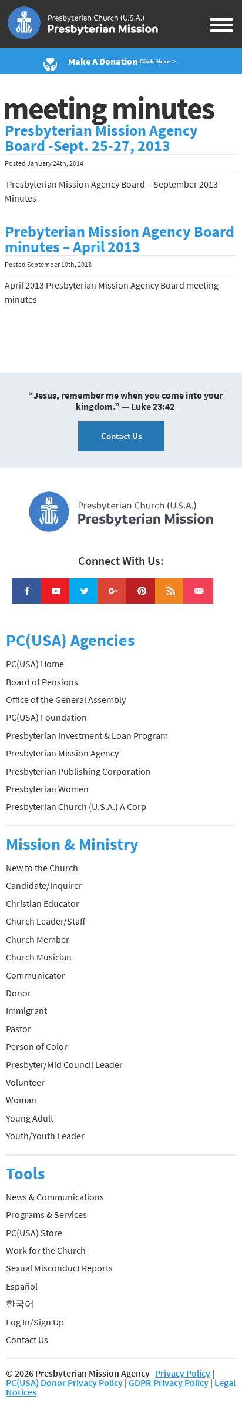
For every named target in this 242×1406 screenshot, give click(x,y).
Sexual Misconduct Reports (59, 1268)
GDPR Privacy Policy (169, 1382)
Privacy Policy (182, 1373)
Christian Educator (42, 903)
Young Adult (29, 1118)
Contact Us (121, 435)
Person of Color (37, 1046)
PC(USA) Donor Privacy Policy (64, 1382)
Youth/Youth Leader (45, 1135)
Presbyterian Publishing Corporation (78, 771)
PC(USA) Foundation (46, 717)
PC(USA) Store (34, 1232)
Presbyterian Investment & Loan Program (87, 735)
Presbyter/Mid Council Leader (64, 1064)
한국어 (20, 1304)
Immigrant (26, 1010)
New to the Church (42, 867)
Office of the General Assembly (66, 699)
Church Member (37, 939)
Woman (21, 1100)
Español (22, 1286)
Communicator (35, 975)
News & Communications (55, 1197)
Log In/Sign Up (35, 1322)
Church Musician (39, 957)
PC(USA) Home (35, 663)
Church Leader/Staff (45, 921)
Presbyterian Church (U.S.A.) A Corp (76, 806)
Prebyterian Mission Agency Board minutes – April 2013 (119, 239)
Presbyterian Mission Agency (62, 753)
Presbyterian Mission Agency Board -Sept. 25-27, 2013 (101, 138)
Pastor (18, 1029)
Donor (18, 993)
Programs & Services (46, 1214)
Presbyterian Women (47, 789)
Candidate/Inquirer (44, 885)
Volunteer (25, 1082)
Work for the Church (46, 1250)
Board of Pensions (42, 682)
